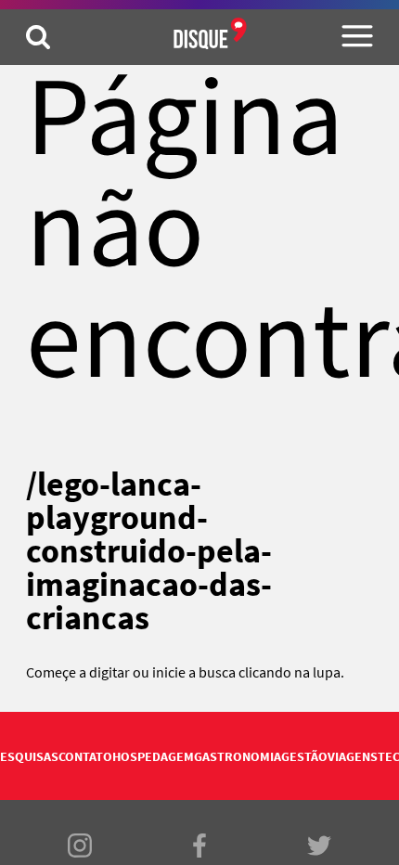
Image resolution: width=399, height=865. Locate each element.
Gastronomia (237, 756)
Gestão (304, 756)
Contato (85, 756)
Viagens (353, 756)
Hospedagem (153, 756)
